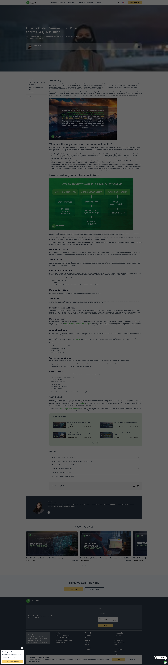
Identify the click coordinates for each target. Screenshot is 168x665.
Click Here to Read (12, 661)
